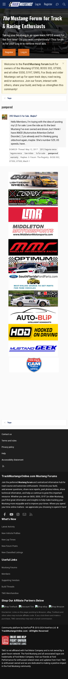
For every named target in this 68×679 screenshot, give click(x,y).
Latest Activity (8, 527)
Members (6, 574)
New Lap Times (9, 540)
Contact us (7, 434)
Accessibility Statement (12, 460)
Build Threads (8, 587)
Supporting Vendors (10, 580)
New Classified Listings (12, 552)
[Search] (64, 4)
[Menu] (4, 4)
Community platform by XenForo (29, 628)
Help (4, 453)
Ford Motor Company (34, 650)
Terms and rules (9, 441)
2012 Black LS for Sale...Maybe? (23, 116)
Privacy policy (8, 447)
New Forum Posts (10, 546)
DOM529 (13, 149)
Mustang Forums (46, 476)
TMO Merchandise (10, 593)
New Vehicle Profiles (11, 533)
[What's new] (57, 4)
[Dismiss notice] (62, 64)
